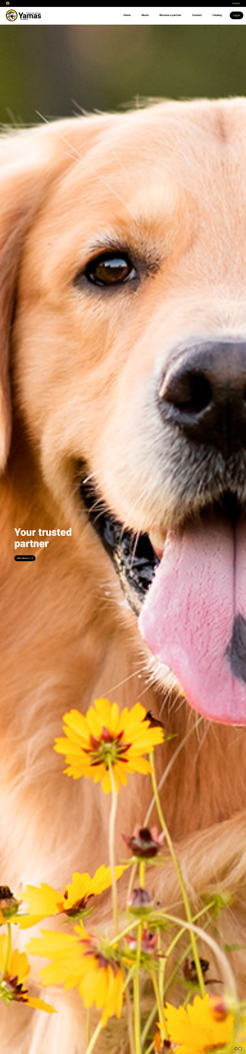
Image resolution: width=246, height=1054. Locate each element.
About (145, 15)
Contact (197, 15)
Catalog (217, 15)
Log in (236, 15)
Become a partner (170, 15)
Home (127, 15)
